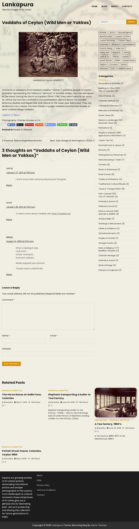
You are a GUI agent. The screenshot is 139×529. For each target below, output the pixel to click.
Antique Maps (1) (106, 218)
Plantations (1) (105, 127)
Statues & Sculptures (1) (110, 270)
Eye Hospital (129, 44)
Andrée (103, 32)
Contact (127, 6)
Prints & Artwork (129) (109, 211)
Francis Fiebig (106, 48)
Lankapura (18, 4)
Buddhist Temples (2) (109, 250)
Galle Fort (120, 48)
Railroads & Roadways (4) (111, 110)
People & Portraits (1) (108, 238)
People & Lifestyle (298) (110, 132)
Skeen (124, 64)
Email (54, 335)
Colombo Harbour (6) (109, 100)
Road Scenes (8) (106, 174)
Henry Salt (104, 52)
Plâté (117, 60)
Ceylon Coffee (123, 36)
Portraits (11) (104, 164)
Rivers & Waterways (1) (109, 169)
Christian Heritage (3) (109, 255)
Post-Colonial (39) (107, 193)
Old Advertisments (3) (109, 233)
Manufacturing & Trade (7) (111, 159)
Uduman (104, 68)
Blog (104, 6)
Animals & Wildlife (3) (109, 214)
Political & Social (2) (108, 206)
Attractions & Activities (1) (111, 83)
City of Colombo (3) (108, 196)
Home (94, 6)
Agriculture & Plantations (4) (112, 135)
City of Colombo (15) (108, 91)
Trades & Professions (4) (110, 179)
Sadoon (103, 64)
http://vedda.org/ (61, 213)
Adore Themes (98, 525)
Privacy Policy (43, 485)
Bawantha (8, 402)
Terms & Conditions (46, 490)
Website (6, 348)
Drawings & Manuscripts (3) (112, 223)
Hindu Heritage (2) (107, 265)
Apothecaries (106, 36)
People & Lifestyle (22, 129)
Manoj (9, 237)
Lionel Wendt (106, 60)
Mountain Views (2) (108, 123)
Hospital (116, 52)
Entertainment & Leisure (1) (111, 145)
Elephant (116, 44)
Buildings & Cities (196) (109, 88)
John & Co (105, 56)
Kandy (116, 56)
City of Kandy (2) (107, 96)
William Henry (125, 68)
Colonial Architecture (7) (110, 105)
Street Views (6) (106, 115)
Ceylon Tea (124, 40)
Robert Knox (129, 60)
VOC (113, 68)
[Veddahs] (48, 54)
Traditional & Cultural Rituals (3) (114, 184)
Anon (112, 32)
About (114, 6)
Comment (8, 299)
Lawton (125, 56)
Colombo (104, 44)
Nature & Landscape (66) (111, 120)
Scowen (114, 64)
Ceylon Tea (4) (106, 140)
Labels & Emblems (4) (109, 228)
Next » (17, 114)
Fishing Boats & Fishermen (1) (112, 155)
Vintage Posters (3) (108, 243)
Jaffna (126, 52)
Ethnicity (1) (104, 150)
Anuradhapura (125, 32)
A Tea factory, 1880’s (108, 424)
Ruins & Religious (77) (109, 248)
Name (6, 335)
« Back (5, 114)
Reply (9, 185)
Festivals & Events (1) (108, 201)
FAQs (39, 480)
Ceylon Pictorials (107, 40)
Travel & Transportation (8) (112, 188)
